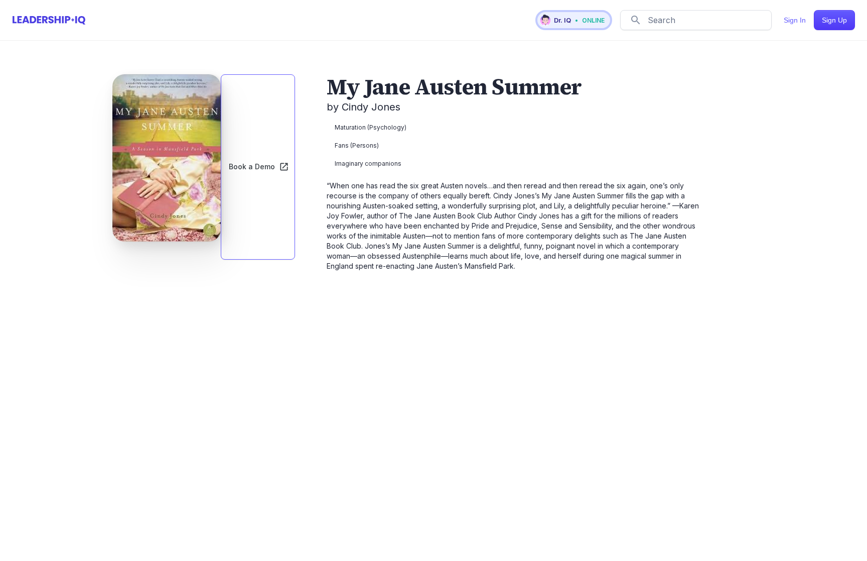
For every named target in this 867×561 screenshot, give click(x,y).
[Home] (49, 20)
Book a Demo (252, 166)
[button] (573, 20)
